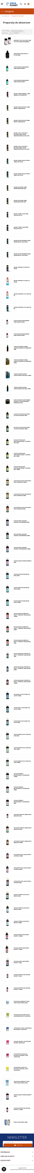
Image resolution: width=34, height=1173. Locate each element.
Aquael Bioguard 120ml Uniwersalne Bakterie (20, 187)
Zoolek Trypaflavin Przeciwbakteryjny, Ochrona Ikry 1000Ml (22, 468)
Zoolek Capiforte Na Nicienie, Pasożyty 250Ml (22, 988)
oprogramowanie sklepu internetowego (19, 1169)
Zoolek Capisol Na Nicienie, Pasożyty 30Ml (21, 962)
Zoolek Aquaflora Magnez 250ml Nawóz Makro (21, 67)
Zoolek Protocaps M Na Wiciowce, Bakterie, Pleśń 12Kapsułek (21, 1055)
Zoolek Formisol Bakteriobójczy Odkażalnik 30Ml (21, 802)
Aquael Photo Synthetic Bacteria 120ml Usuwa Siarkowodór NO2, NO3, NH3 (21, 134)
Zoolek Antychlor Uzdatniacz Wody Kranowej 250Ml (22, 494)
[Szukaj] (21, 4)
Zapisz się (19, 1145)
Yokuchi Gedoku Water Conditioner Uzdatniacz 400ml (22, 374)
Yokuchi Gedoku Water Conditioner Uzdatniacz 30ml (22, 388)
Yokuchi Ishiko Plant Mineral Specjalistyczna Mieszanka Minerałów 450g (22, 401)
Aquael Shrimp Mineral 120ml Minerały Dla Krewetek (22, 94)
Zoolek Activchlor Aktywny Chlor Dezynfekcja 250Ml (22, 428)
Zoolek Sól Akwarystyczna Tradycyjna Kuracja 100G (21, 1082)
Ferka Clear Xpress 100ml (21, 1122)
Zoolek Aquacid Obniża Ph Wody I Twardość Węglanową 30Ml (22, 642)
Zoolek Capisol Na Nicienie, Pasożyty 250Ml (21, 948)
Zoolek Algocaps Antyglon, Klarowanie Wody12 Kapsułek (22, 1015)
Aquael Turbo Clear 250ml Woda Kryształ (21, 228)
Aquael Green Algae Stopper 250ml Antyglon (22, 174)
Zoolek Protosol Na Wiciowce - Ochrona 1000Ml (23, 855)
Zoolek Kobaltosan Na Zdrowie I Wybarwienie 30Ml (21, 521)
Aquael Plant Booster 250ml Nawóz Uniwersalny (22, 121)
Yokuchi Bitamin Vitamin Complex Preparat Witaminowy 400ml (22, 361)
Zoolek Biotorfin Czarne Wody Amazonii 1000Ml (23, 842)
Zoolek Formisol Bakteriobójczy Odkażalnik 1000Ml (21, 775)
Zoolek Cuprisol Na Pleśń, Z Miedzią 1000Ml (21, 922)
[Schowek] (25, 4)
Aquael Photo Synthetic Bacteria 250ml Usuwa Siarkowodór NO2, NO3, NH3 (21, 148)
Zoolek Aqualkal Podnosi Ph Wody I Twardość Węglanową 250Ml (22, 668)
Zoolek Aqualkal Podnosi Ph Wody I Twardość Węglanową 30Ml (22, 655)
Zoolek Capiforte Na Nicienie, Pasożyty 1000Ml (22, 1108)
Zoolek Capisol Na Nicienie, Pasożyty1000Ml (21, 935)
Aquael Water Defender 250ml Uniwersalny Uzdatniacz (22, 254)
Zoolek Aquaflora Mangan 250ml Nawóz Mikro (21, 334)
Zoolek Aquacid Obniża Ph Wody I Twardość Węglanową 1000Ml (22, 615)
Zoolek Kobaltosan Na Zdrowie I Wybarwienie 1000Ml (22, 548)
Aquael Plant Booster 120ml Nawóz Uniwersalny (22, 107)
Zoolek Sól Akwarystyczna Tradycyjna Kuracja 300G (21, 1002)
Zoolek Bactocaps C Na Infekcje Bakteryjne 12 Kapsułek (23, 1028)
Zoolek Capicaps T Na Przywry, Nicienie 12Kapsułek (22, 1042)
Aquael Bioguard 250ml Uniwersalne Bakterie (20, 201)
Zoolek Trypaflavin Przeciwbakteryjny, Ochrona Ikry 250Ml (22, 455)
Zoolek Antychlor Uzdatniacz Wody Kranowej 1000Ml (22, 481)
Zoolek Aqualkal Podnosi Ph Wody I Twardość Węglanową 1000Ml (22, 682)
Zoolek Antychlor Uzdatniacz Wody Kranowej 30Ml (22, 508)
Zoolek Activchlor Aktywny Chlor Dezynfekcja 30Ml (22, 414)
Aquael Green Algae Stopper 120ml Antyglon (22, 161)
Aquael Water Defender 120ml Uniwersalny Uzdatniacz (22, 241)
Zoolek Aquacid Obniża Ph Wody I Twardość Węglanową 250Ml (22, 628)
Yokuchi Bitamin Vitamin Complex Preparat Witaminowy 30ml (22, 348)
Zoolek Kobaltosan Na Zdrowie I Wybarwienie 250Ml (22, 535)
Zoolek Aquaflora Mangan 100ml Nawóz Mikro (21, 321)
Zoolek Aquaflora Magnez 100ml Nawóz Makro (21, 81)
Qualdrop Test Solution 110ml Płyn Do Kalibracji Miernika (22, 41)
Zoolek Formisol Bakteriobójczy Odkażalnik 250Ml (21, 788)
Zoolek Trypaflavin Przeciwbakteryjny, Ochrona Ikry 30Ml (22, 441)
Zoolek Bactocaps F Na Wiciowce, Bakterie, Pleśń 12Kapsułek (21, 1069)
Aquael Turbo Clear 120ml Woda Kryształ (21, 214)
